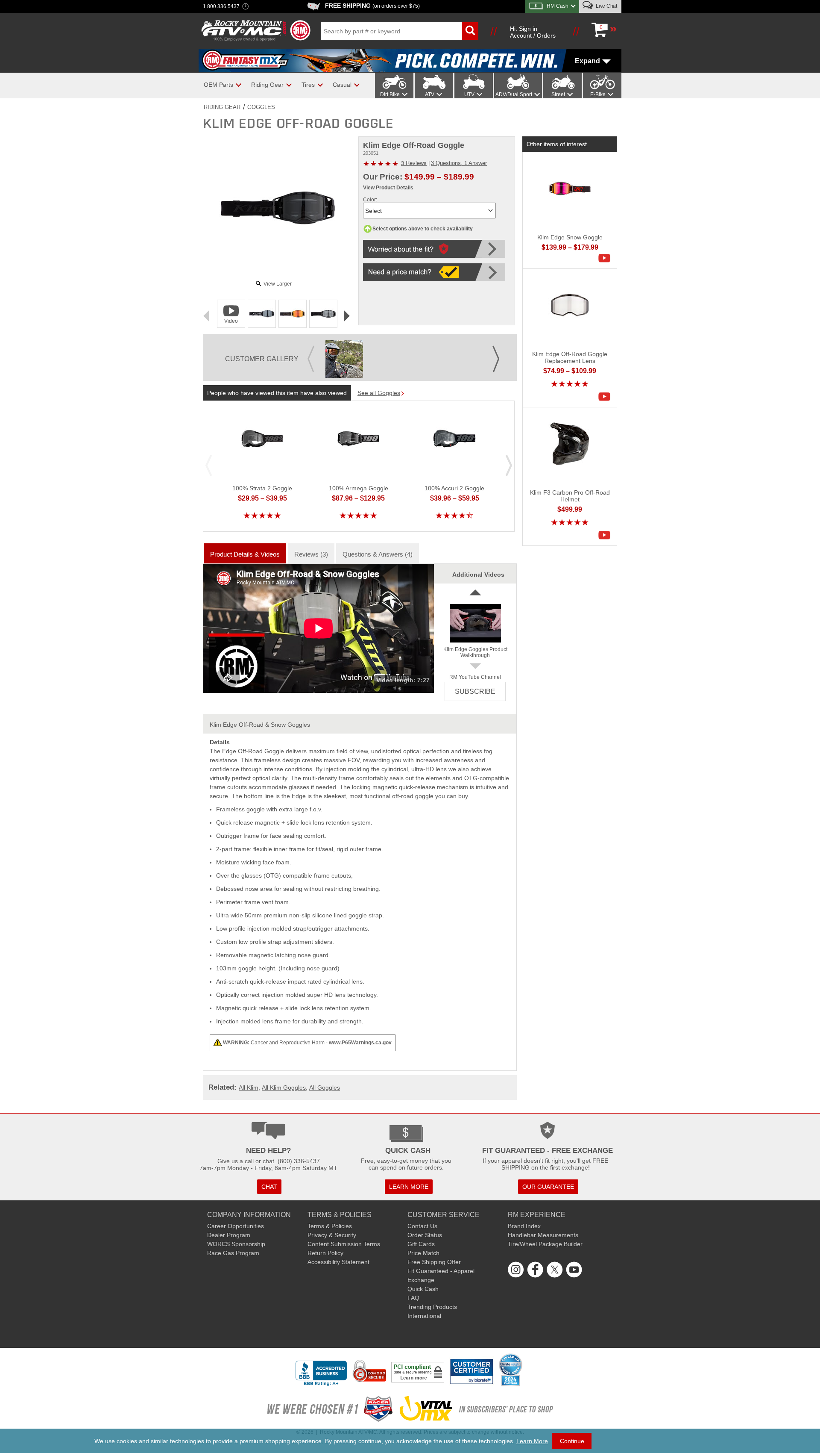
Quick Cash (423, 1288)
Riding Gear (222, 107)
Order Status (424, 1235)
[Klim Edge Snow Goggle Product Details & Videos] (606, 258)
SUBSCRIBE (475, 691)
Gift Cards (421, 1244)
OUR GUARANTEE (548, 1186)
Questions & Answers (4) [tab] (378, 554)
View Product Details (388, 188)
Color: (370, 200)
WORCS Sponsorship (236, 1244)
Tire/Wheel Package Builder (545, 1244)
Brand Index (524, 1226)
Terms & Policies (330, 1226)
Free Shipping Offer (434, 1261)
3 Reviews (414, 163)
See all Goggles (378, 392)
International (424, 1315)
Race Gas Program (233, 1253)
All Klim (248, 1087)
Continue (572, 1441)
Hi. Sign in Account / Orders (533, 32)
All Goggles (324, 1087)
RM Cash (557, 6)
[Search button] (470, 31)
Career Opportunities (235, 1226)
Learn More (532, 1441)
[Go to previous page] (311, 352)
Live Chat (605, 6)
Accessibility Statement (338, 1261)
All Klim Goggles (284, 1087)
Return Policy (325, 1253)
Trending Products (432, 1306)
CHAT (269, 1186)
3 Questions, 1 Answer (459, 163)
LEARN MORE (408, 1186)
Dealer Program (228, 1235)
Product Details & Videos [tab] (245, 554)
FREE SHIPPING (372, 5)
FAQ (413, 1297)
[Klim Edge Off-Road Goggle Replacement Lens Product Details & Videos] (606, 396)
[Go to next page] (496, 352)
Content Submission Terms (344, 1244)
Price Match (423, 1253)
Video (231, 321)
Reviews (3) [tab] (311, 554)
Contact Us (422, 1226)
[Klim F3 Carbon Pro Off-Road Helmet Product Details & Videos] (606, 535)
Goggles (261, 107)
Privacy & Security (332, 1235)
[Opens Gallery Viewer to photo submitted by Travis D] (344, 359)
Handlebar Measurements (543, 1235)
